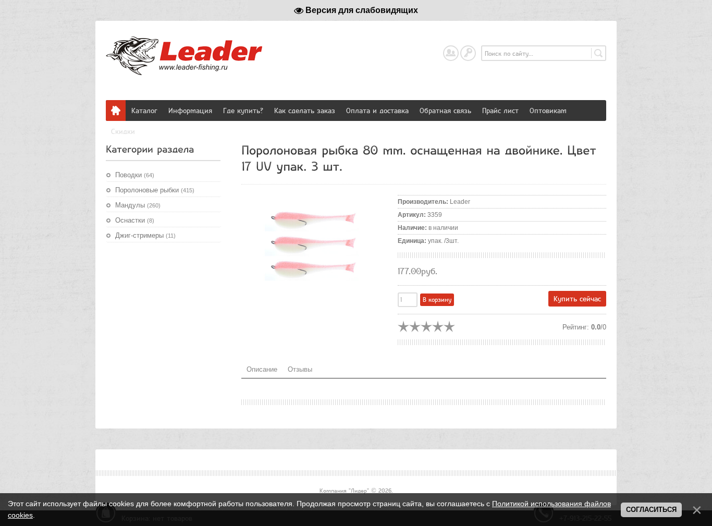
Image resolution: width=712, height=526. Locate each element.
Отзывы (300, 369)
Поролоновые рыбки (154, 190)
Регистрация (458, 50)
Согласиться (651, 509)
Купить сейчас (577, 299)
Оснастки (134, 220)
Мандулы (138, 205)
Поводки (134, 175)
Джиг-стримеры (145, 235)
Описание (262, 369)
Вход (475, 50)
